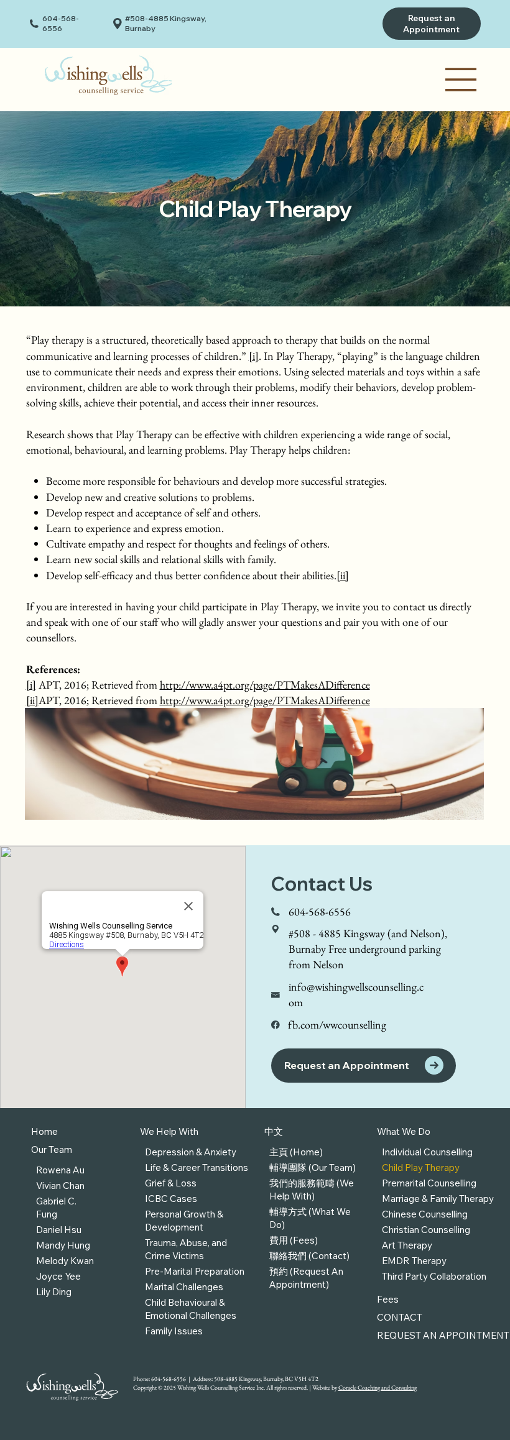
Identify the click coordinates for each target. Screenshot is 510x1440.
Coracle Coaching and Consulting (377, 1387)
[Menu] (461, 79)
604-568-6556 (60, 24)
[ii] (342, 575)
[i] (254, 356)
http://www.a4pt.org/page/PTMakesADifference (265, 684)
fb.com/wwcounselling (337, 1024)
